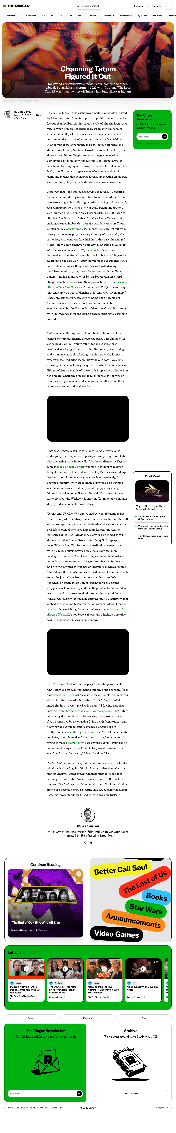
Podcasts (156, 6)
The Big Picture (94, 993)
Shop (144, 1013)
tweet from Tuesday (65, 690)
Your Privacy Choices (39, 1103)
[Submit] (164, 136)
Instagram (160, 1103)
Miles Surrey (24, 111)
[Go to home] (16, 6)
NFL (53, 15)
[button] (89, 6)
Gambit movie (77, 738)
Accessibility (56, 1103)
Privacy (24, 1103)
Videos (139, 6)
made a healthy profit (70, 462)
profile (74, 229)
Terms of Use (13, 1103)
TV (71, 15)
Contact (31, 1013)
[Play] (26, 964)
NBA (44, 15)
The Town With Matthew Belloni (23, 992)
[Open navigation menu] (169, 6)
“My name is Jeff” (92, 250)
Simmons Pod (108, 15)
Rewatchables (125, 15)
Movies (81, 15)
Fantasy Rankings (28, 15)
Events (93, 15)
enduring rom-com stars (85, 727)
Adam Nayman (21, 925)
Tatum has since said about (84, 706)
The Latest (10, 15)
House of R (54, 993)
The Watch (157, 15)
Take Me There (130, 1089)
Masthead (88, 1013)
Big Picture (142, 15)
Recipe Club (132, 993)
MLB (62, 15)
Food (134, 978)
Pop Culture (59, 978)
